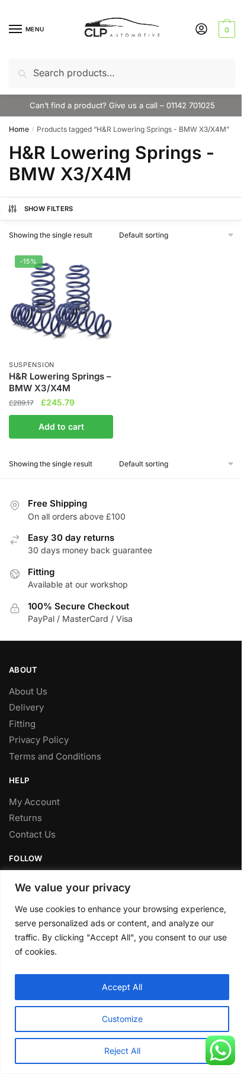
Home (19, 129)
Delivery (26, 707)
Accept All (122, 987)
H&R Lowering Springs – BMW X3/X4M (60, 382)
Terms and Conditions (55, 756)
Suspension (31, 365)
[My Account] (201, 30)
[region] (122, 972)
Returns (25, 817)
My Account (34, 801)
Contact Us (32, 834)
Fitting (22, 723)
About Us (28, 691)
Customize (122, 1019)
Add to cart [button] (61, 426)
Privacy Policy (39, 739)
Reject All (122, 1051)
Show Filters (48, 209)
